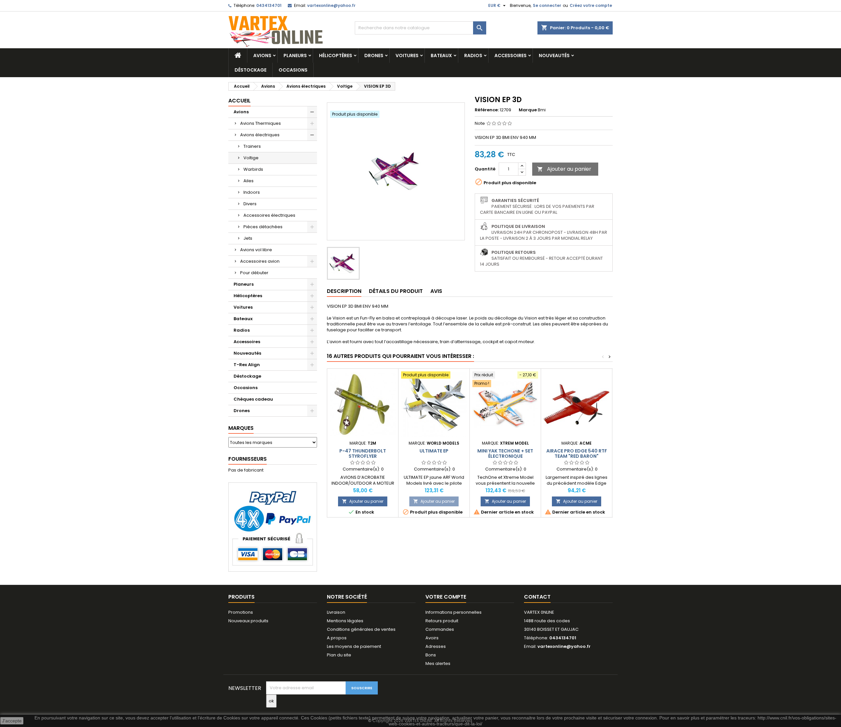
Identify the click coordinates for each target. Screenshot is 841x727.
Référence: (487, 110)
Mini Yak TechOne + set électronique (505, 453)
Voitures (407, 55)
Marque (528, 110)
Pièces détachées (263, 227)
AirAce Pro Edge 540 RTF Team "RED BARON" (576, 453)
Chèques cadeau (253, 399)
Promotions (240, 612)
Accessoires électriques (269, 215)
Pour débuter (254, 273)
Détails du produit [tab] (396, 291)
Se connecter (547, 5)
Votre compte (445, 597)
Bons (430, 655)
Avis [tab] (436, 291)
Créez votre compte (591, 5)
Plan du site (339, 655)
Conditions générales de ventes (361, 629)
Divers (250, 204)
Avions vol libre (256, 250)
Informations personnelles (453, 612)
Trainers (252, 146)
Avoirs (432, 638)
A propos (337, 638)
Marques (241, 428)
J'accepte (12, 720)
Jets (247, 238)
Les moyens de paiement (354, 646)
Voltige (251, 158)
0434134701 (269, 5)
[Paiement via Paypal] (272, 527)
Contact (537, 597)
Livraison (336, 612)
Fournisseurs (247, 459)
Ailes (248, 181)
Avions (262, 55)
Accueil (239, 100)
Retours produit (441, 621)
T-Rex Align (247, 365)
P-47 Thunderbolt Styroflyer (362, 453)
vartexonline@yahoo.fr (331, 5)
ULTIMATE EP (434, 451)
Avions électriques (260, 135)
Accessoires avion (260, 261)
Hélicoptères (335, 55)
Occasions (293, 70)
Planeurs (295, 55)
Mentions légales (345, 621)
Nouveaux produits (248, 621)
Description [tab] (344, 291)
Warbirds (253, 169)
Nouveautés (554, 55)
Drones (373, 55)
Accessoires (510, 55)
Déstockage (250, 70)
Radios (473, 55)
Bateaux (441, 55)
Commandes (439, 629)
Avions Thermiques (260, 123)
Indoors (251, 192)
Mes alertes (437, 663)
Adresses (435, 646)
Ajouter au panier (564, 169)
